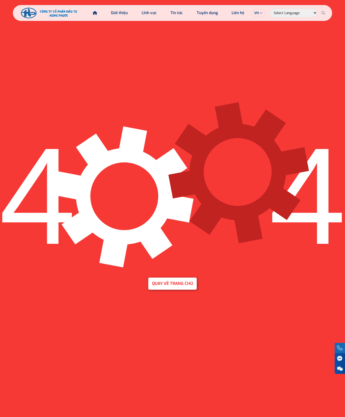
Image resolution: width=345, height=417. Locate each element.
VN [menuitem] (256, 13)
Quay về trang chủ (172, 283)
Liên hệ (238, 12)
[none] (258, 13)
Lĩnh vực (149, 12)
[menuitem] (258, 13)
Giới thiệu (119, 12)
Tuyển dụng (207, 12)
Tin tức (176, 12)
